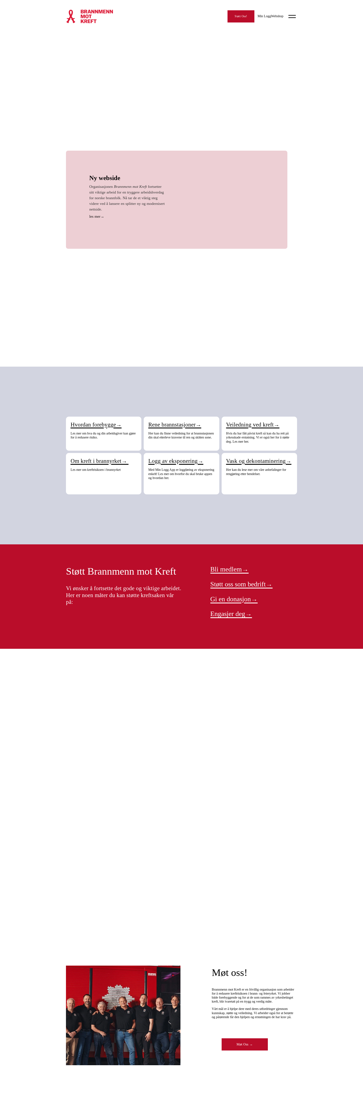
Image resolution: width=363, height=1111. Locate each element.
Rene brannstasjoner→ (174, 424)
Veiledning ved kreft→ (252, 424)
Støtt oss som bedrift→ (241, 584)
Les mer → (128, 217)
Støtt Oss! (241, 16)
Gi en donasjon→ (234, 599)
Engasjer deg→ (231, 613)
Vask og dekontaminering (256, 461)
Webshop (277, 16)
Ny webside (104, 177)
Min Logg (264, 16)
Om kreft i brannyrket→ (100, 461)
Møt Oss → (245, 1044)
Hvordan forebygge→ (96, 424)
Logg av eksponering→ (175, 461)
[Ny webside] (225, 200)
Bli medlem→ (229, 569)
